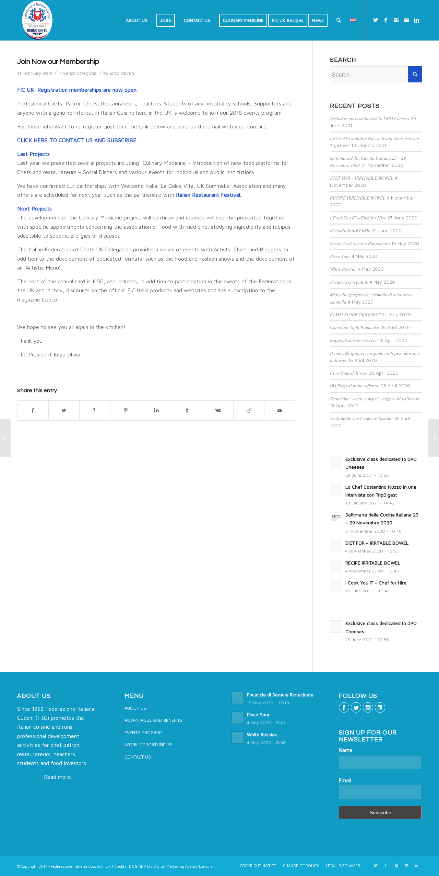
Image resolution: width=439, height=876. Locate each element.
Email (345, 780)
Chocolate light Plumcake (354, 327)
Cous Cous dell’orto (349, 372)
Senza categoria (79, 73)
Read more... (58, 777)
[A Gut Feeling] (5, 438)
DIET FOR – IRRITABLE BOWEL (361, 177)
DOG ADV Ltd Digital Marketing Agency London (170, 866)
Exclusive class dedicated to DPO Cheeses (369, 118)
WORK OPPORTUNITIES (148, 744)
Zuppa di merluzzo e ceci (353, 340)
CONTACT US (137, 757)
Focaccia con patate (349, 281)
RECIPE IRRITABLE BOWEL (357, 197)
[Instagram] (396, 20)
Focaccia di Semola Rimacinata (360, 243)
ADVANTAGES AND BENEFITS (153, 720)
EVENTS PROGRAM (143, 732)
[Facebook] (386, 20)
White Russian (343, 268)
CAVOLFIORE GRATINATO (357, 314)
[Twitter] (375, 20)
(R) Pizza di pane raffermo (354, 385)
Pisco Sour (340, 256)
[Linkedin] (417, 20)
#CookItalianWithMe (350, 230)
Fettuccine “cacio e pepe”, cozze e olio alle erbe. (376, 398)
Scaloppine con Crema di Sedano (361, 418)
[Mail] (406, 20)
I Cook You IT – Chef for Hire (358, 217)
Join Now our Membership (58, 61)
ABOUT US (135, 708)
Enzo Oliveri (122, 73)
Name (345, 750)
